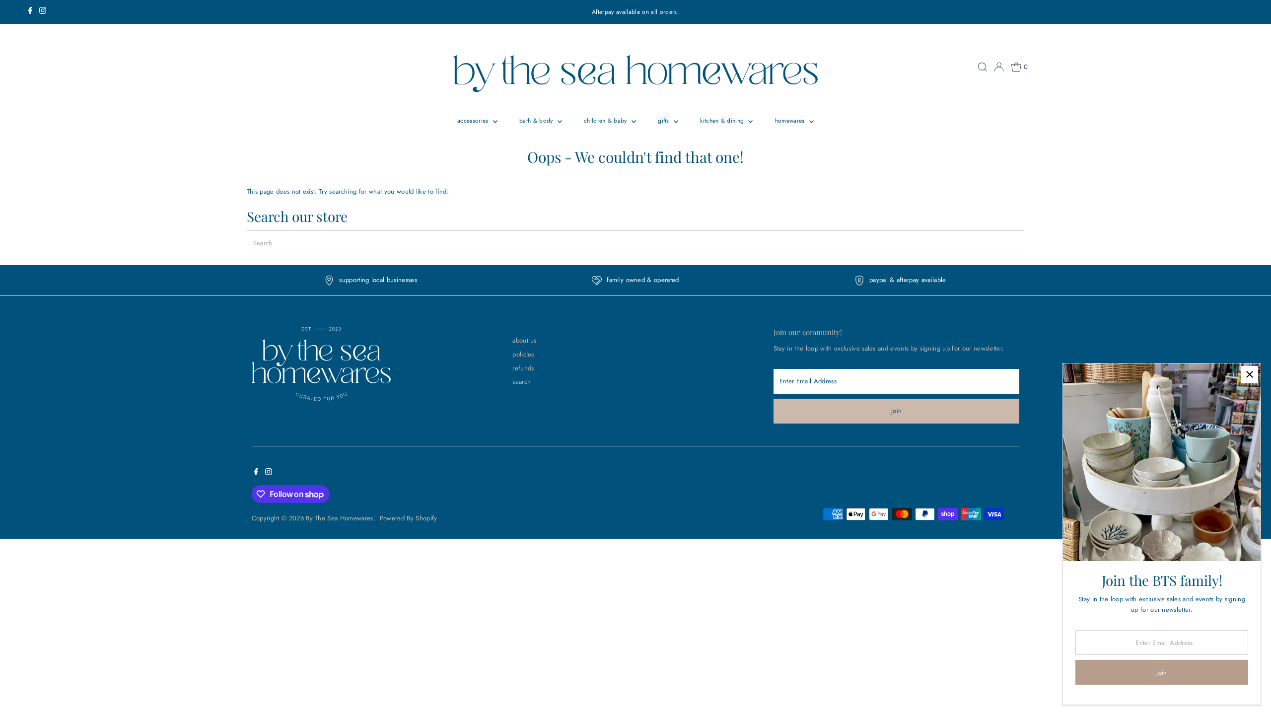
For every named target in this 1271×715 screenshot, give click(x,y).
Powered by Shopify (408, 518)
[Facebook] (30, 12)
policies (523, 354)
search (521, 381)
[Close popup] (1249, 374)
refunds (523, 368)
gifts (664, 120)
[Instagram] (43, 12)
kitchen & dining (723, 120)
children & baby (606, 120)
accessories (474, 120)
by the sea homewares (339, 518)
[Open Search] (982, 67)
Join (896, 411)
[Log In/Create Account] (998, 67)
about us (524, 340)
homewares (791, 120)
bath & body (537, 120)
